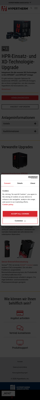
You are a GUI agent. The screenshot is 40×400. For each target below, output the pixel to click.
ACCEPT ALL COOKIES (20, 214)
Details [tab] (20, 183)
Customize (19, 221)
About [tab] (32, 183)
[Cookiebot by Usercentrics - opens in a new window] (28, 177)
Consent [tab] (7, 183)
